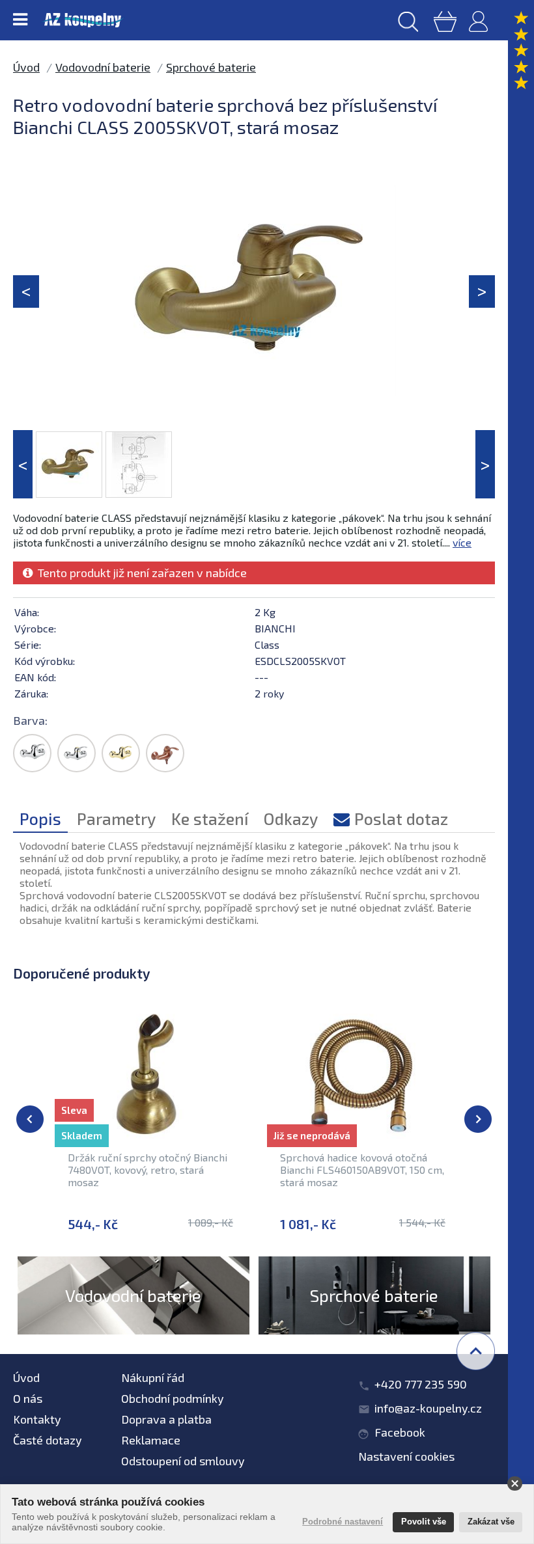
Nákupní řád (152, 1377)
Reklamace (150, 1440)
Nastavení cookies (406, 1456)
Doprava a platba (166, 1419)
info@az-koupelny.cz (428, 1408)
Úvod (26, 67)
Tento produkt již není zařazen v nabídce (140, 572)
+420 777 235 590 (420, 1384)
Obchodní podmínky (172, 1398)
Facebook (399, 1432)
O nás (27, 1398)
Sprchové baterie (211, 67)
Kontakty (37, 1419)
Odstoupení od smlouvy (183, 1461)
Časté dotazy (47, 1440)
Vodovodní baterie (102, 67)
